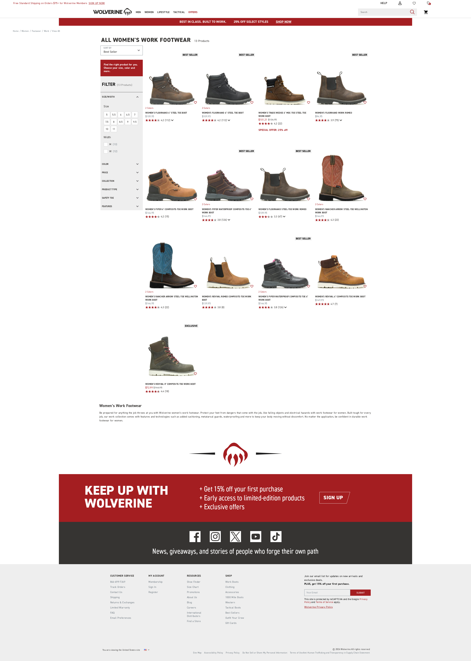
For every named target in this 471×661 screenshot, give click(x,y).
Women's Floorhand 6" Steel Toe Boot (166, 112)
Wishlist (195, 102)
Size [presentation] (106, 106)
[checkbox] (121, 144)
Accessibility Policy (213, 652)
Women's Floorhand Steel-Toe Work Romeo (282, 209)
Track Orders (117, 587)
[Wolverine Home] (112, 12)
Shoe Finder (194, 582)
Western (230, 602)
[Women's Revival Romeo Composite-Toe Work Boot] (228, 262)
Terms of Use (296, 652)
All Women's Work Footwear (146, 40)
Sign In (152, 587)
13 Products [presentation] (201, 41)
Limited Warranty (120, 607)
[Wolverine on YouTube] (255, 536)
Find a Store (194, 621)
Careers (191, 607)
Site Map (197, 652)
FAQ (112, 613)
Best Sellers (232, 613)
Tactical (179, 12)
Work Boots (232, 582)
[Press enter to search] (412, 12)
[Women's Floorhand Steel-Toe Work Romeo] (284, 174)
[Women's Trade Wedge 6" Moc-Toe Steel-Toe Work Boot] (284, 78)
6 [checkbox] (120, 115)
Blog (189, 602)
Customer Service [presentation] (122, 576)
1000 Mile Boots (234, 597)
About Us (192, 597)
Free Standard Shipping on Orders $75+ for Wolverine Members (59, 3)
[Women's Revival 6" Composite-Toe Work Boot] (341, 262)
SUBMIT (360, 593)
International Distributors (194, 614)
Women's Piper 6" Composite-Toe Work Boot (169, 209)
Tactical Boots (233, 607)
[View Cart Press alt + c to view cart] (426, 12)
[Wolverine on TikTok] (275, 536)
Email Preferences (120, 618)
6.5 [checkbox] (128, 115)
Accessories (232, 592)
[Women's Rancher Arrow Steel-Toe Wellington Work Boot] (341, 174)
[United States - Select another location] (145, 650)
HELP (383, 3)
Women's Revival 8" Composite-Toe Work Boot (170, 384)
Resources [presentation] (194, 576)
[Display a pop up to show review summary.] (172, 120)
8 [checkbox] (113, 122)
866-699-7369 (117, 582)
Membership (155, 582)
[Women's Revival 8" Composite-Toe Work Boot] (171, 349)
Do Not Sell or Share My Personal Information (264, 652)
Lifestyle (163, 12)
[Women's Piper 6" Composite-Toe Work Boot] (171, 174)
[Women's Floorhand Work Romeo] (341, 78)
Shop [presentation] (228, 576)
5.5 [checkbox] (114, 115)
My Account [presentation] (156, 576)
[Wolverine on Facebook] (195, 536)
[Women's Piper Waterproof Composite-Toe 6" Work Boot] (228, 174)
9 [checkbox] (127, 122)
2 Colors (149, 107)
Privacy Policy (233, 652)
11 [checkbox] (114, 129)
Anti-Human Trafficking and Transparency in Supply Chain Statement (336, 652)
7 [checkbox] (134, 115)
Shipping (115, 597)
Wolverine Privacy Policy (318, 607)
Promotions (193, 592)
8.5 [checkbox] (121, 122)
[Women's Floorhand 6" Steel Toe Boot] (171, 78)
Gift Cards (231, 623)
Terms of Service (324, 602)
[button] (121, 96)
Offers (192, 12)
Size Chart (193, 587)
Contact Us (116, 592)
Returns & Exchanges (122, 602)
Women (149, 12)
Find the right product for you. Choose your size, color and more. (121, 68)
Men (138, 12)
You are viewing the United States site (121, 650)
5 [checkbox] (106, 115)
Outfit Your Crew (234, 618)
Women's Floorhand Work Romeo (333, 112)
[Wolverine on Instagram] (215, 536)
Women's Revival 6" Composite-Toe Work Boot (340, 296)
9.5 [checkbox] (135, 122)
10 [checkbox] (107, 129)
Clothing (230, 587)
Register (153, 592)
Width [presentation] (107, 137)
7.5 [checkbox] (107, 122)
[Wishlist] (414, 3)
